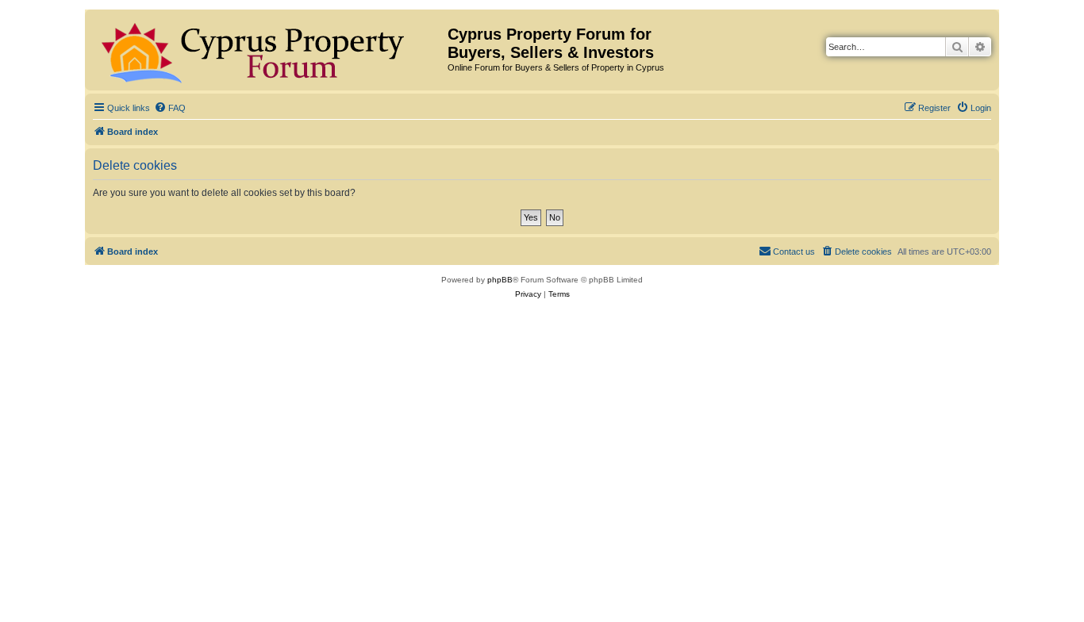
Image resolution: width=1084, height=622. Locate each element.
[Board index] (268, 49)
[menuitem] (170, 107)
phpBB (500, 279)
